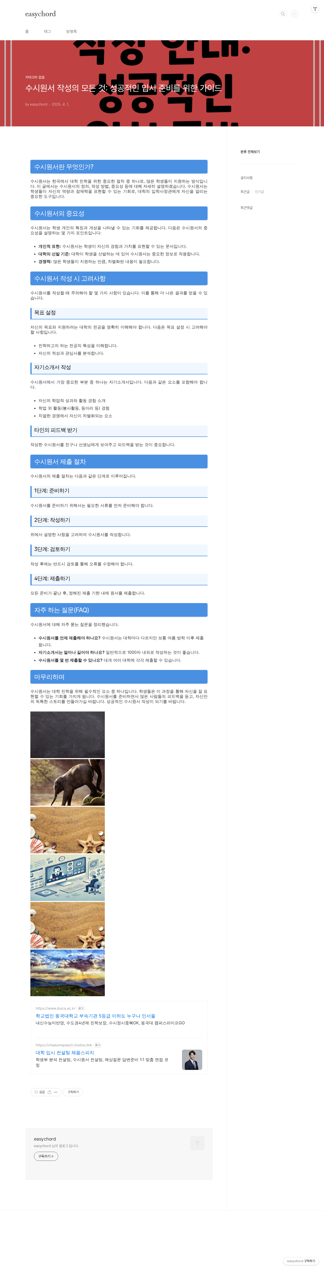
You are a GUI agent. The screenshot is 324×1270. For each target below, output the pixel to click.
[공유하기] (49, 1092)
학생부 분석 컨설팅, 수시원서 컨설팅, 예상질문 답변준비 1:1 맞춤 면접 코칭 (102, 1062)
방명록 (71, 31)
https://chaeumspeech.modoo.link (64, 1045)
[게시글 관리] (56, 1092)
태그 (47, 31)
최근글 (245, 192)
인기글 (259, 192)
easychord (40, 14)
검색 (283, 14)
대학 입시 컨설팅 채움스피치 (65, 1052)
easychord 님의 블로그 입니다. (56, 1146)
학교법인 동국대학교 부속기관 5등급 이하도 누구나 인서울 (95, 1015)
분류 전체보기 (250, 152)
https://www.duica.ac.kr (55, 1008)
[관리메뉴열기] (315, 9)
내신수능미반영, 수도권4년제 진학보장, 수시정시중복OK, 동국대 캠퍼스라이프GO (110, 1022)
